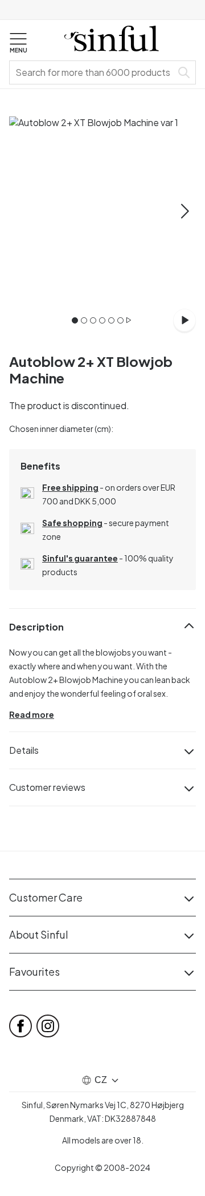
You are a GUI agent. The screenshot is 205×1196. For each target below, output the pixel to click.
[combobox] (92, 72)
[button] (18, 43)
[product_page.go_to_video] (184, 320)
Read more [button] (31, 714)
